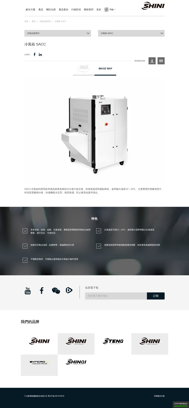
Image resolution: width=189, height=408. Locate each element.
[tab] (83, 70)
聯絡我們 (88, 9)
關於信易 (51, 9)
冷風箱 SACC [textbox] (107, 33)
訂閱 (155, 295)
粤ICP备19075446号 (56, 396)
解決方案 (30, 9)
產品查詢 (63, 9)
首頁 (26, 21)
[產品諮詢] (161, 60)
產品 (40, 9)
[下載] (152, 60)
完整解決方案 (159, 396)
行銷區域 (76, 9)
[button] (110, 9)
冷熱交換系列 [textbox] (33, 33)
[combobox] (57, 33)
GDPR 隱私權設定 (181, 403)
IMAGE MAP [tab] (105, 68)
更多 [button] (98, 9)
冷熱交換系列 (45, 21)
